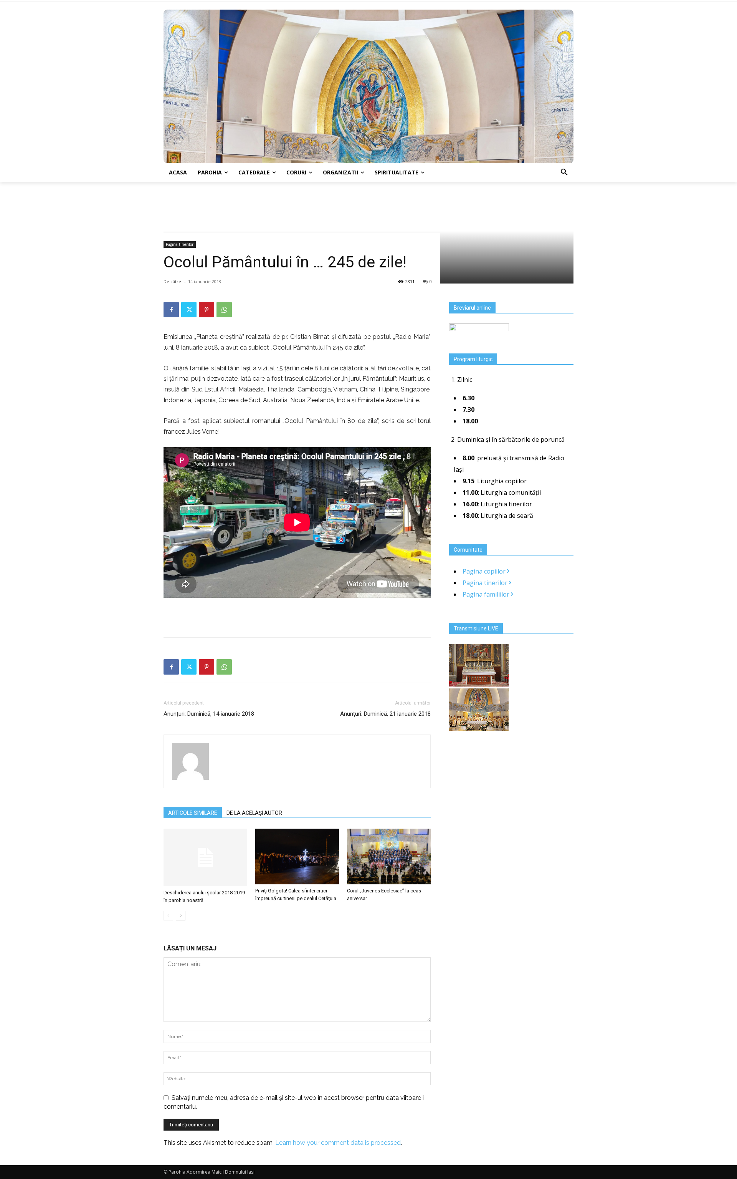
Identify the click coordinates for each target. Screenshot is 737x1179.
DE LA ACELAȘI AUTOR (254, 813)
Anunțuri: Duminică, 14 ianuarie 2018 (209, 713)
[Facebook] (171, 309)
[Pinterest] (206, 309)
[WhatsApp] (224, 309)
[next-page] (180, 915)
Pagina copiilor (485, 571)
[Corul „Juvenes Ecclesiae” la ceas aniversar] (389, 856)
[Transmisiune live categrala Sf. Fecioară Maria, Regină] (479, 728)
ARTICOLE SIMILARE (192, 813)
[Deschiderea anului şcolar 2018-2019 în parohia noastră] (205, 857)
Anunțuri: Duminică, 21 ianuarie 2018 (385, 713)
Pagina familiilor (487, 594)
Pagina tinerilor (179, 244)
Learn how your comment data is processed (338, 1142)
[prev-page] (168, 915)
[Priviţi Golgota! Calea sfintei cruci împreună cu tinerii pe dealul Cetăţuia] (297, 856)
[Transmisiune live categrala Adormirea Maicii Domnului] (479, 684)
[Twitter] (189, 309)
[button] (564, 172)
